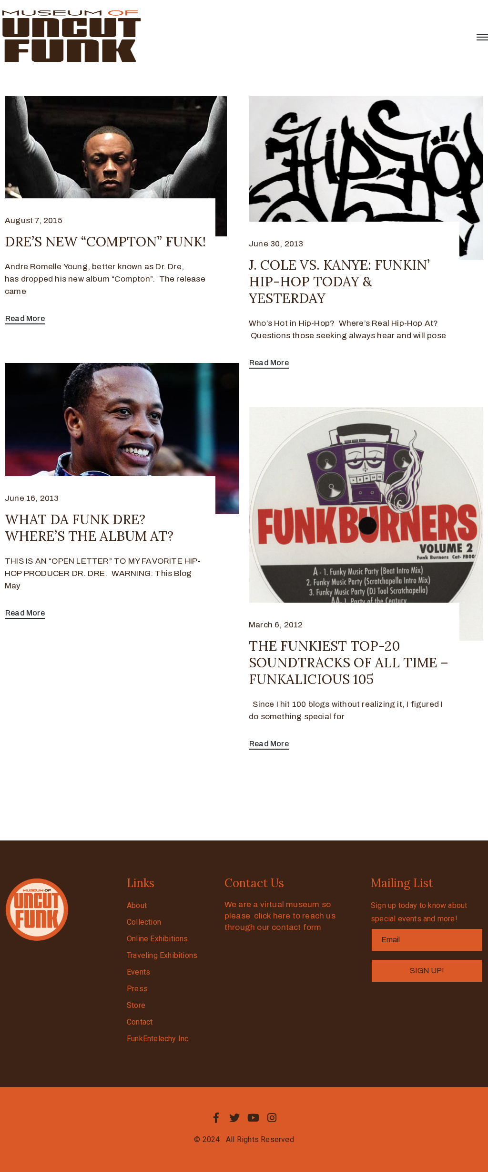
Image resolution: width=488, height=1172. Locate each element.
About (137, 905)
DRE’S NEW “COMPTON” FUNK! (105, 241)
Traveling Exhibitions (162, 955)
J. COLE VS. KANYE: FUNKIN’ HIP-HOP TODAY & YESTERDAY (339, 281)
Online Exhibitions (157, 938)
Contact (139, 1021)
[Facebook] (215, 1117)
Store (136, 1005)
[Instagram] (272, 1117)
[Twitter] (234, 1117)
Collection (144, 922)
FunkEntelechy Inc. (158, 1038)
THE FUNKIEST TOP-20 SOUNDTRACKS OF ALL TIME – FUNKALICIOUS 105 (348, 662)
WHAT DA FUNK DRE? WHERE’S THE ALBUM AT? (89, 528)
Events (138, 972)
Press (137, 988)
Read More (25, 318)
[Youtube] (253, 1117)
